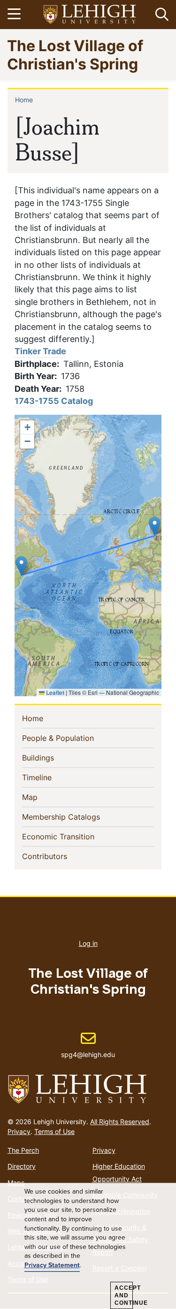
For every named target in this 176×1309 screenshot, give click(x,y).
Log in (88, 943)
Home (24, 99)
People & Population (73, 737)
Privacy (19, 1131)
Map (45, 796)
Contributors (60, 856)
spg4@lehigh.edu (88, 1045)
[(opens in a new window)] (90, 15)
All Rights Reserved (119, 1121)
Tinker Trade (40, 351)
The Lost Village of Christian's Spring (75, 54)
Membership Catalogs (76, 816)
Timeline (52, 777)
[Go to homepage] (88, 1089)
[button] (160, 14)
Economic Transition (73, 836)
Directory (22, 1166)
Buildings (53, 757)
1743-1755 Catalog (54, 401)
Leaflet (54, 692)
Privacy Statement (52, 1265)
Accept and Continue (124, 1295)
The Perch (23, 1150)
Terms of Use (54, 1131)
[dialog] (88, 1246)
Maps (16, 1182)
